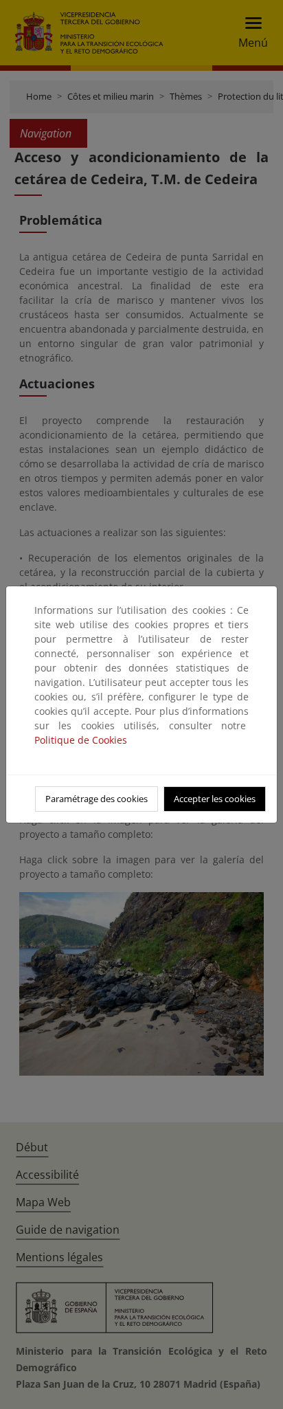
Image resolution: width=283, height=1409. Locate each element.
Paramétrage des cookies (96, 798)
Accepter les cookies (215, 798)
